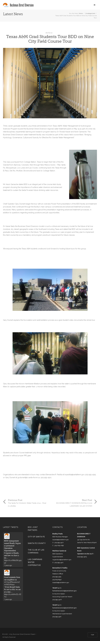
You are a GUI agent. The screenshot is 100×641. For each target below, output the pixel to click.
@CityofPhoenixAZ (12, 545)
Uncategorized (90, 13)
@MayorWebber (10, 579)
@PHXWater (9, 548)
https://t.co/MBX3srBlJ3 (12, 593)
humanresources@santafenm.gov (64, 591)
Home (81, 13)
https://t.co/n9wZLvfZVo (12, 559)
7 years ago (8, 563)
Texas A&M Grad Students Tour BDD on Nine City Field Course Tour (50, 39)
